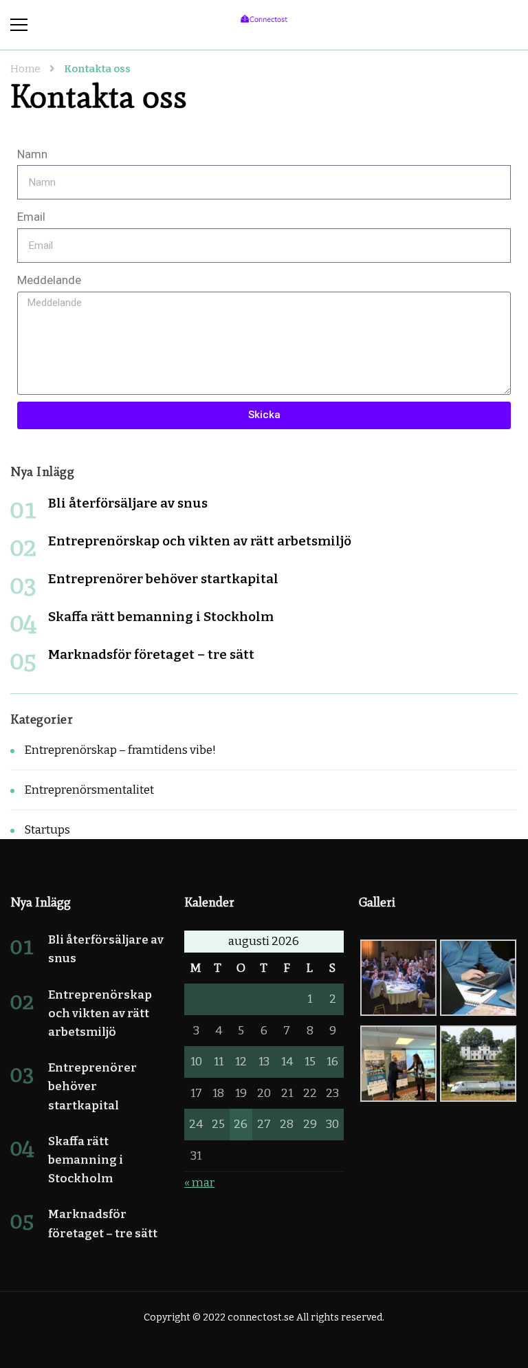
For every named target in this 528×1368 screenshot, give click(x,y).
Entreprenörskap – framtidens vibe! (120, 750)
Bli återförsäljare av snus (128, 503)
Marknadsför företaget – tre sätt (151, 654)
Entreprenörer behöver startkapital (163, 579)
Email (31, 217)
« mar (199, 1182)
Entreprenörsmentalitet (89, 790)
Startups (47, 830)
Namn (32, 154)
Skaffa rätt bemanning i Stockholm (161, 617)
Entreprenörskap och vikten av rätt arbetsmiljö (199, 541)
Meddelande (49, 280)
